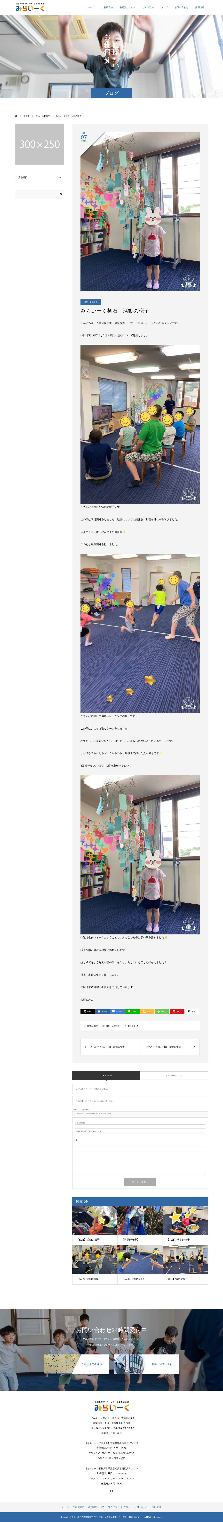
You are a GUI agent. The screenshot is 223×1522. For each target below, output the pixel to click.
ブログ (164, 7)
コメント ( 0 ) (106, 1075)
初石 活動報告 (90, 302)
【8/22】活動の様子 (88, 1239)
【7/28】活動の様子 (178, 1239)
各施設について (128, 7)
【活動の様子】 (130, 1239)
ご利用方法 (107, 7)
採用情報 (199, 7)
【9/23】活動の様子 (133, 1279)
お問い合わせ (181, 7)
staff (95, 1026)
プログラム (148, 7)
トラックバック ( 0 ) (174, 1075)
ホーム (91, 7)
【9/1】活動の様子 (177, 1279)
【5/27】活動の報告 (88, 1279)
